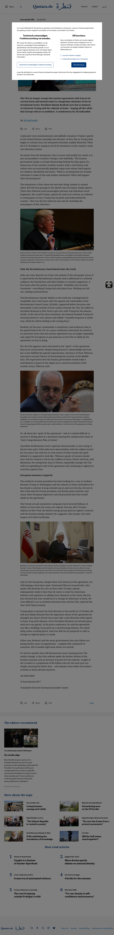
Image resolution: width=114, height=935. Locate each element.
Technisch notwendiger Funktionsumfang (35, 64)
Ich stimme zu (78, 65)
